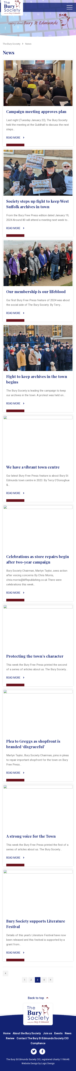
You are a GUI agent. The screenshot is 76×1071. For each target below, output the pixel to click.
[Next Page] (50, 980)
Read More (13, 138)
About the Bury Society (27, 1033)
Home (7, 1033)
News (68, 1033)
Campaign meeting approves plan (36, 111)
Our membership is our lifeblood (36, 291)
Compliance (38, 1043)
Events (58, 1033)
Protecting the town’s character (34, 656)
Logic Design (48, 1063)
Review (10, 1038)
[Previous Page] (5, 973)
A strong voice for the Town (31, 836)
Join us (47, 1033)
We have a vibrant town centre (33, 466)
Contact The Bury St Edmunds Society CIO (43, 1038)
